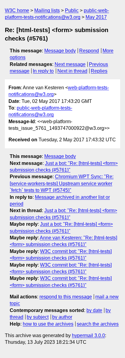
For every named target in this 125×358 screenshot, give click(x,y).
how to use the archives (48, 324)
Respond (89, 50)
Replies (99, 71)
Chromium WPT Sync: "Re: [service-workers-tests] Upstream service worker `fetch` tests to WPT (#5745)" (61, 183)
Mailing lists (47, 10)
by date (94, 310)
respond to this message (65, 296)
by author (62, 317)
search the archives (98, 324)
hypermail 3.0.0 (88, 335)
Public (72, 10)
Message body (60, 50)
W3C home (17, 10)
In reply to (43, 71)
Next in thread (72, 71)
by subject (38, 317)
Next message (70, 64)
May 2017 (96, 17)
